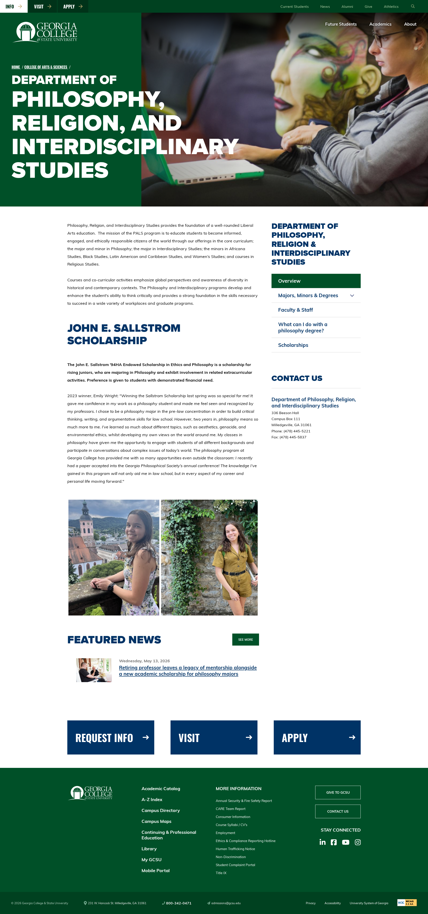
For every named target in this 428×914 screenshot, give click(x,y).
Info (11, 6)
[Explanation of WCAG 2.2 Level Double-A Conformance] (407, 903)
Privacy (311, 903)
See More (245, 639)
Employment (225, 833)
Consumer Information (233, 817)
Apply (70, 6)
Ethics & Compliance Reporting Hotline (246, 841)
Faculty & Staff (295, 310)
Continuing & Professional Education (169, 834)
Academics (380, 24)
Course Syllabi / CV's (231, 825)
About (410, 24)
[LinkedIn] (322, 842)
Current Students (294, 6)
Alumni (347, 6)
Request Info (104, 737)
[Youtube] (346, 842)
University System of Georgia (369, 903)
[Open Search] (413, 6)
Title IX (221, 873)
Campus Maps (156, 821)
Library (149, 848)
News (325, 6)
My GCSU (152, 859)
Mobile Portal (156, 870)
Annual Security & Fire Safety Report (244, 801)
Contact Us (338, 811)
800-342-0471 (178, 903)
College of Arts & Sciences (46, 67)
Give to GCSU (338, 792)
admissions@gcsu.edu (226, 903)
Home (16, 67)
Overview (289, 281)
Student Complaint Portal (235, 865)
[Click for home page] (45, 41)
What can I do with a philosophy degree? (302, 327)
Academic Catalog (161, 788)
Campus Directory (161, 810)
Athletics (391, 6)
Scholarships (293, 345)
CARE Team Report (230, 809)
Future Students (341, 24)
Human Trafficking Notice (235, 849)
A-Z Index (152, 799)
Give (368, 6)
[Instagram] (358, 842)
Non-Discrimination (231, 857)
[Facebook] (334, 842)
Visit (40, 6)
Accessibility (333, 903)
